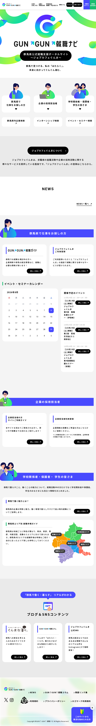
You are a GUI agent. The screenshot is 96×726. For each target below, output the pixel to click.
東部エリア (85, 544)
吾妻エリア (56, 534)
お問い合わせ (78, 5)
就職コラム (62, 4)
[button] (92, 708)
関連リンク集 (82, 692)
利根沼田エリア (83, 532)
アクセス (69, 5)
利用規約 (34, 701)
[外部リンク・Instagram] (11, 700)
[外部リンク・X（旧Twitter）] (6, 700)
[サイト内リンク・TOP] (11, 4)
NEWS (33, 692)
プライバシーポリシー (55, 701)
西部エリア (59, 551)
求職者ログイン (86, 4)
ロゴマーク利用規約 (81, 701)
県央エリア (72, 543)
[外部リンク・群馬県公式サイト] (24, 700)
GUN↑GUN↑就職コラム (56, 692)
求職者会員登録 (93, 4)
